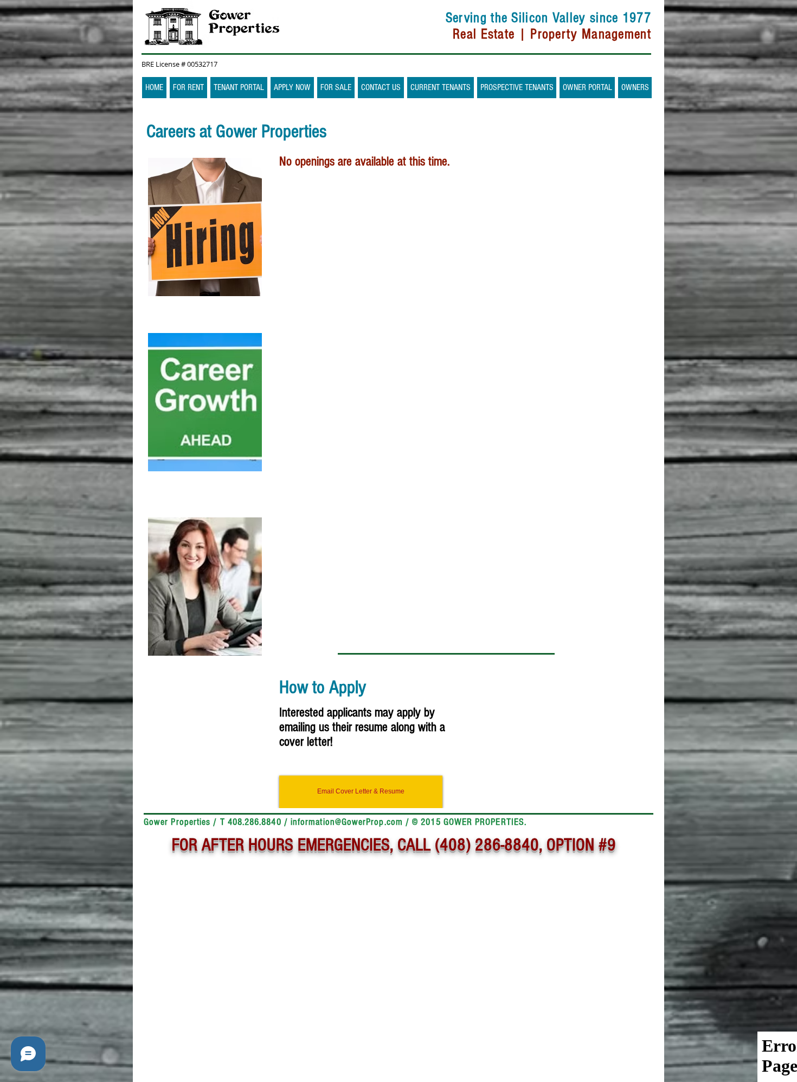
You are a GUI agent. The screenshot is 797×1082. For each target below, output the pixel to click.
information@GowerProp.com (347, 822)
